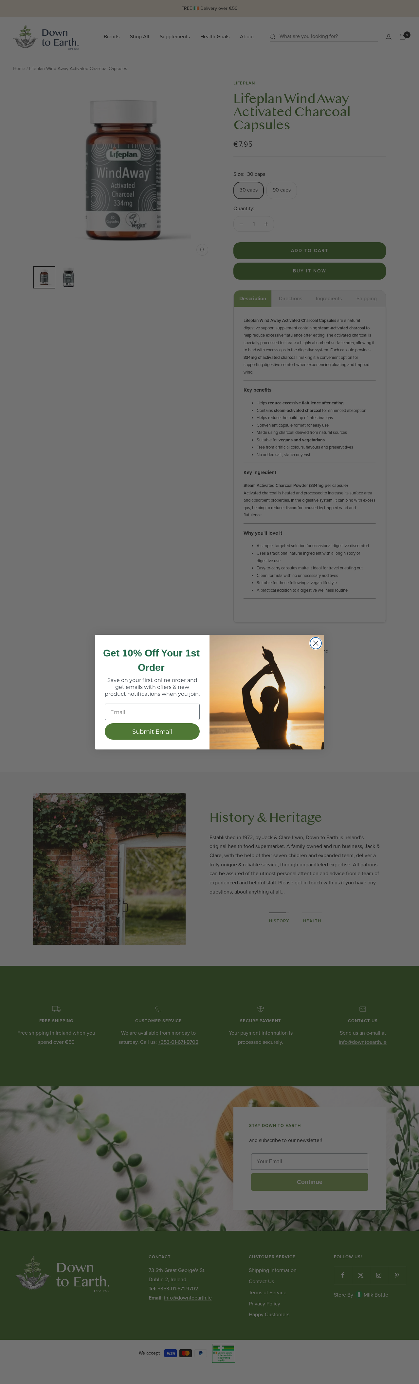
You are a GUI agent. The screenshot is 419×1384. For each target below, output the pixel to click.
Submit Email (152, 731)
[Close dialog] (315, 643)
